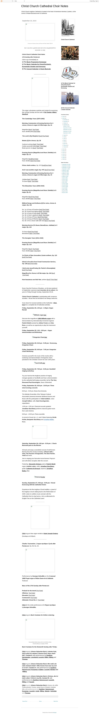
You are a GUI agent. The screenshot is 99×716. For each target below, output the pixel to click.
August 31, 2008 (65, 170)
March (64, 143)
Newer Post (24, 701)
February (65, 145)
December (65, 119)
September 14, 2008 (66, 167)
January (65, 146)
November (65, 121)
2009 (63, 157)
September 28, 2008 (66, 164)
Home (40, 701)
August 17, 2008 (65, 173)
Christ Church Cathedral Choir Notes (44, 6)
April (64, 141)
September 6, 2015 (67, 133)
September (65, 124)
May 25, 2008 (65, 191)
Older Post (56, 701)
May (64, 140)
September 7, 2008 (66, 168)
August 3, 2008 (65, 176)
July (64, 136)
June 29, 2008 (65, 183)
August (64, 135)
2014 (63, 149)
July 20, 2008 (64, 179)
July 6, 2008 (64, 182)
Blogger (54, 712)
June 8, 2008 (64, 188)
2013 (63, 150)
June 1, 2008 (64, 189)
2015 (63, 118)
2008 (63, 159)
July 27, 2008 (64, 177)
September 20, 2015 (67, 129)
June (64, 138)
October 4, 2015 (66, 126)
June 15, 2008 (65, 186)
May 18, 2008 (65, 192)
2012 (63, 152)
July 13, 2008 (64, 180)
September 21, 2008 (66, 166)
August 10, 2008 (65, 174)
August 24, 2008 (65, 171)
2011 (63, 154)
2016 (63, 116)
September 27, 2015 (67, 127)
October (65, 123)
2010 (63, 155)
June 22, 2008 (65, 185)
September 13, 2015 (67, 131)
